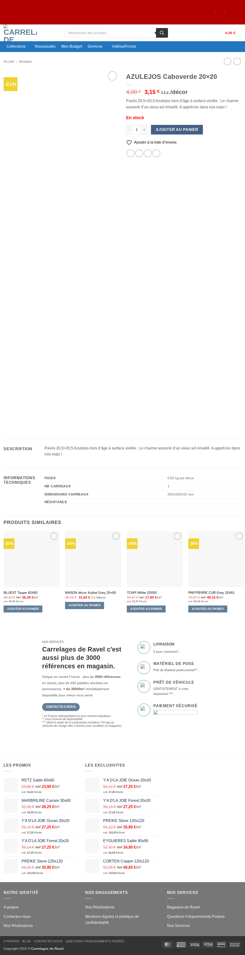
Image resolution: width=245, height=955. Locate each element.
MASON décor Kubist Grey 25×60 (90, 592)
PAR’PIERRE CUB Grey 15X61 (211, 592)
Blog (26, 941)
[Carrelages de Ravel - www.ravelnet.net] (31, 32)
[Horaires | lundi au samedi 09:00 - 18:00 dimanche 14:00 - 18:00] (230, 12)
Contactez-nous (17, 916)
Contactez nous (48, 941)
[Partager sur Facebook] (130, 153)
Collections (16, 46)
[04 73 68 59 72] (239, 12)
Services (95, 46)
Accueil (9, 61)
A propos (11, 907)
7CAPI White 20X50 (142, 592)
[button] (204, 33)
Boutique (25, 61)
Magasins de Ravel (183, 907)
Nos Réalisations (18, 926)
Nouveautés (45, 46)
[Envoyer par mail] (148, 153)
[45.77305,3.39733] (211, 12)
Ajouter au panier (177, 130)
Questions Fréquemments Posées (196, 916)
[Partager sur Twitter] (139, 153)
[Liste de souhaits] (216, 33)
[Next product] (227, 61)
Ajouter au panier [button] (23, 608)
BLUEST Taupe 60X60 (21, 592)
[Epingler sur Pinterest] (156, 153)
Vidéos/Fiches (124, 46)
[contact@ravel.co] (220, 12)
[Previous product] (237, 61)
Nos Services (178, 926)
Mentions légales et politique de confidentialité (112, 919)
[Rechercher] (162, 33)
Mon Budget (71, 46)
